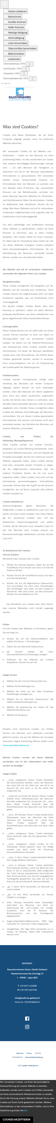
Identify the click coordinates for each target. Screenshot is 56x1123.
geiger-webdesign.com (30, 1065)
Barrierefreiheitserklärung (34, 1057)
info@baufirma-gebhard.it (27, 998)
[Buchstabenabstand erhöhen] (35, 78)
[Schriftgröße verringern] (24, 68)
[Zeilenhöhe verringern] (22, 73)
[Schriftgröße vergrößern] (28, 68)
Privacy (29, 1053)
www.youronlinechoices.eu (16, 745)
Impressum (19, 1053)
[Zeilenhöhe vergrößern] (26, 73)
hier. (26, 1110)
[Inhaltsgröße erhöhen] (31, 64)
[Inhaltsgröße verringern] (27, 64)
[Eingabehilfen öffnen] (4, 4)
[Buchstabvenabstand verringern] (30, 78)
